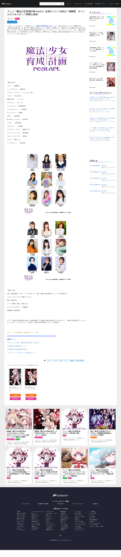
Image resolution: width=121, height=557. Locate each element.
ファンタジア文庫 (64, 526)
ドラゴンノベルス (20, 526)
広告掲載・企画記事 (43, 503)
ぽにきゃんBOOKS (64, 518)
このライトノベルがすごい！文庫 (54, 360)
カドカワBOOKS (35, 528)
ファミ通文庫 (92, 511)
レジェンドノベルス (36, 523)
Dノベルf (33, 513)
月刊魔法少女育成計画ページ (16, 346)
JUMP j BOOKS (35, 521)
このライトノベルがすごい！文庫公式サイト (21, 352)
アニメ (17, 18)
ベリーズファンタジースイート (38, 511)
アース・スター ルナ (21, 516)
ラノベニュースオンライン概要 (60, 501)
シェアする (12, 22)
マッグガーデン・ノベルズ (51, 513)
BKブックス (19, 528)
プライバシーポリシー (78, 503)
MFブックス (77, 519)
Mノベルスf (48, 516)
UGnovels (91, 521)
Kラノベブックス (20, 519)
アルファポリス (78, 511)
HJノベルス (62, 523)
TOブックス (34, 529)
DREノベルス (49, 514)
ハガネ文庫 (48, 528)
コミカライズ (77, 3)
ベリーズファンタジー (21, 529)
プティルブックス (78, 514)
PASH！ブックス (35, 514)
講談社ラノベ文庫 (20, 518)
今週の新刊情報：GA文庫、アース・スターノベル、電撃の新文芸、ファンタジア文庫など (96, 49)
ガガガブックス (63, 514)
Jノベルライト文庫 (93, 524)
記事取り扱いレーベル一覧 (60, 508)
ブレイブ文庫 (77, 526)
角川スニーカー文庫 (21, 513)
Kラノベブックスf (20, 521)
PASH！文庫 (34, 516)
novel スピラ (63, 521)
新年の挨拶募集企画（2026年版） (98, 165)
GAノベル (48, 521)
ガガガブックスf (63, 516)
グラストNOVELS (78, 528)
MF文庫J (77, 518)
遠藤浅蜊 (72, 360)
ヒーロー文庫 (92, 516)
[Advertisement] (102, 151)
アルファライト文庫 (36, 524)
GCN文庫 (62, 529)
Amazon (16, 395)
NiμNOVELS (62, 519)
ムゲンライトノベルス (79, 529)
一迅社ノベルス (20, 523)
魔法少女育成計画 (80, 360)
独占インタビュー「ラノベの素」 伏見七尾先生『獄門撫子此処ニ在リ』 (96, 80)
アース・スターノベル (50, 524)
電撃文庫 (33, 526)
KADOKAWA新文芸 (93, 519)
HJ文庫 (18, 511)
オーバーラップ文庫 (79, 521)
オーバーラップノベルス (80, 523)
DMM (16, 398)
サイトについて (26, 503)
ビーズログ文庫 (49, 526)
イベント (17, 439)
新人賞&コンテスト (100, 3)
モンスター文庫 (92, 513)
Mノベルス (91, 514)
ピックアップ (93, 437)
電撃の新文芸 (63, 511)
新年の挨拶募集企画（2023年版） (98, 184)
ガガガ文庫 (62, 513)
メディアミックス (10, 439)
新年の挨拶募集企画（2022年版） (98, 191)
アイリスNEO (20, 524)
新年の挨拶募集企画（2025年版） (98, 172)
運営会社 (95, 503)
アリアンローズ (49, 518)
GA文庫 (47, 519)
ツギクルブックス (49, 511)
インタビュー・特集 (113, 3)
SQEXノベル (34, 518)
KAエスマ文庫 (78, 513)
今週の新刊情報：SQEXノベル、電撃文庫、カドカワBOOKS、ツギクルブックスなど (96, 18)
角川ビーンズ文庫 (20, 514)
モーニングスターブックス (94, 523)
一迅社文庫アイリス (64, 528)
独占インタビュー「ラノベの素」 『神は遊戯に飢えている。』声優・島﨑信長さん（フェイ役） (96, 34)
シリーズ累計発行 (88, 3)
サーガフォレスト (49, 523)
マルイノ (66, 360)
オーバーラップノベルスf (80, 524)
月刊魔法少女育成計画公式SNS (17, 349)
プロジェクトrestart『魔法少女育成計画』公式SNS (23, 342)
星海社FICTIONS (49, 529)
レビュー (69, 3)
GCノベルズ (91, 518)
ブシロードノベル (35, 519)
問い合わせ (60, 503)
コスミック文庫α (63, 524)
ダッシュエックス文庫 (79, 516)
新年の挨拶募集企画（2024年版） (98, 178)
